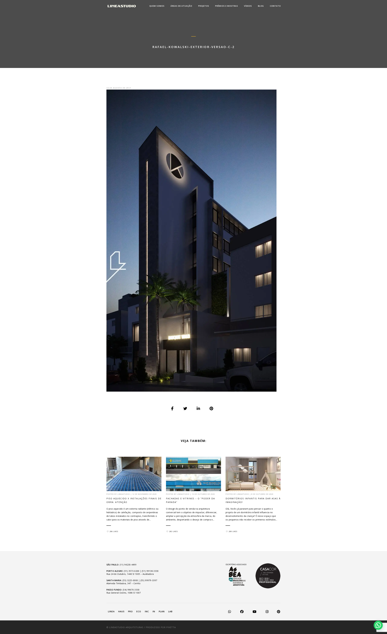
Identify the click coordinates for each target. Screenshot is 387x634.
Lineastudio (123, 494)
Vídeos (248, 6)
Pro (130, 611)
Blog (261, 6)
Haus (121, 611)
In (154, 611)
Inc (147, 611)
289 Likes (233, 531)
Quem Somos (156, 6)
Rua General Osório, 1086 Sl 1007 (123, 592)
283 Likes (173, 531)
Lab (170, 611)
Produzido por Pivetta (161, 627)
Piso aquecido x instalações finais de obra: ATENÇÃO (133, 500)
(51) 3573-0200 (131, 571)
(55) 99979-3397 (148, 580)
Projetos (203, 6)
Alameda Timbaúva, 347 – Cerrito (123, 583)
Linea (111, 611)
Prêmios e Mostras (226, 6)
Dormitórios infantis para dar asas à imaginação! (253, 500)
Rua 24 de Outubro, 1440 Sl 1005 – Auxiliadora (130, 574)
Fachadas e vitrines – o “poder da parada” (190, 500)
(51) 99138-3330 (150, 571)
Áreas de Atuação (181, 6)
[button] (378, 625)
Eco (138, 611)
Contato (275, 6)
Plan (162, 611)
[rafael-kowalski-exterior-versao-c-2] (172, 408)
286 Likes (114, 531)
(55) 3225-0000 (130, 580)
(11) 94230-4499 (128, 564)
